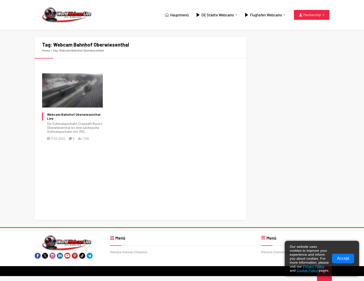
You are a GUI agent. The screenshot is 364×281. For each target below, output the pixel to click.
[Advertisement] (140, 183)
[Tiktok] (82, 256)
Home (46, 50)
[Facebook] (38, 256)
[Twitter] (45, 256)
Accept (343, 258)
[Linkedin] (60, 256)
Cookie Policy (307, 270)
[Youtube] (67, 256)
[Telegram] (90, 256)
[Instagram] (52, 256)
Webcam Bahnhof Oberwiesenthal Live (74, 116)
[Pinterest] (75, 256)
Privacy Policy (313, 266)
